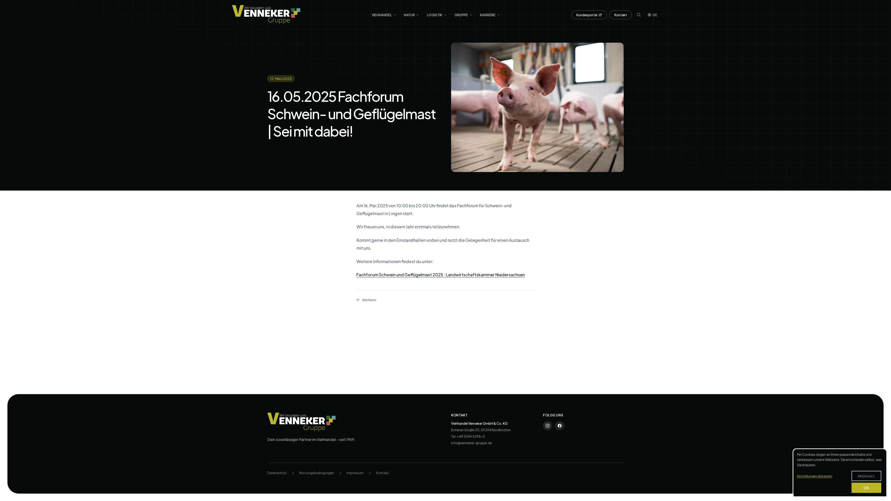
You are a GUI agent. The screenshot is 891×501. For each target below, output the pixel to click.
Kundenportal (586, 15)
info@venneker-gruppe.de (471, 443)
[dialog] (840, 472)
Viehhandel (382, 15)
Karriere (488, 15)
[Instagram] (547, 425)
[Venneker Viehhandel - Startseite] (266, 14)
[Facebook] (559, 425)
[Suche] (639, 15)
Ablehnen (866, 476)
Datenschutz (277, 473)
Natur (409, 15)
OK (866, 487)
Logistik (434, 15)
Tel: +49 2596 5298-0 (468, 436)
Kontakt (620, 15)
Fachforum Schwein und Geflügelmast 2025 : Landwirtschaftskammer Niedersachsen (440, 274)
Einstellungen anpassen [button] (814, 476)
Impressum (355, 473)
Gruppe (461, 15)
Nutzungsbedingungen (316, 473)
